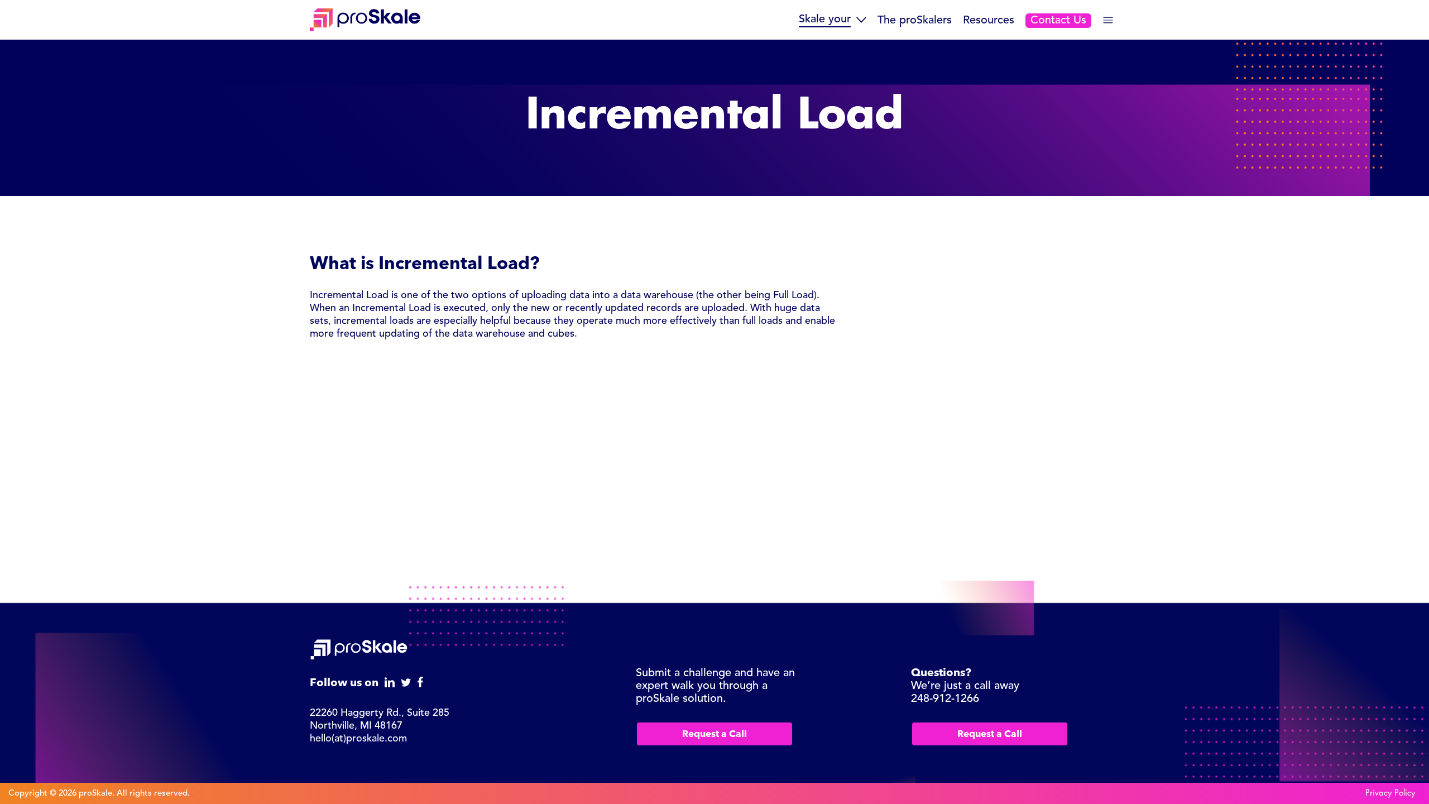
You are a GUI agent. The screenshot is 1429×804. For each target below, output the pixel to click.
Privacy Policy (1390, 793)
